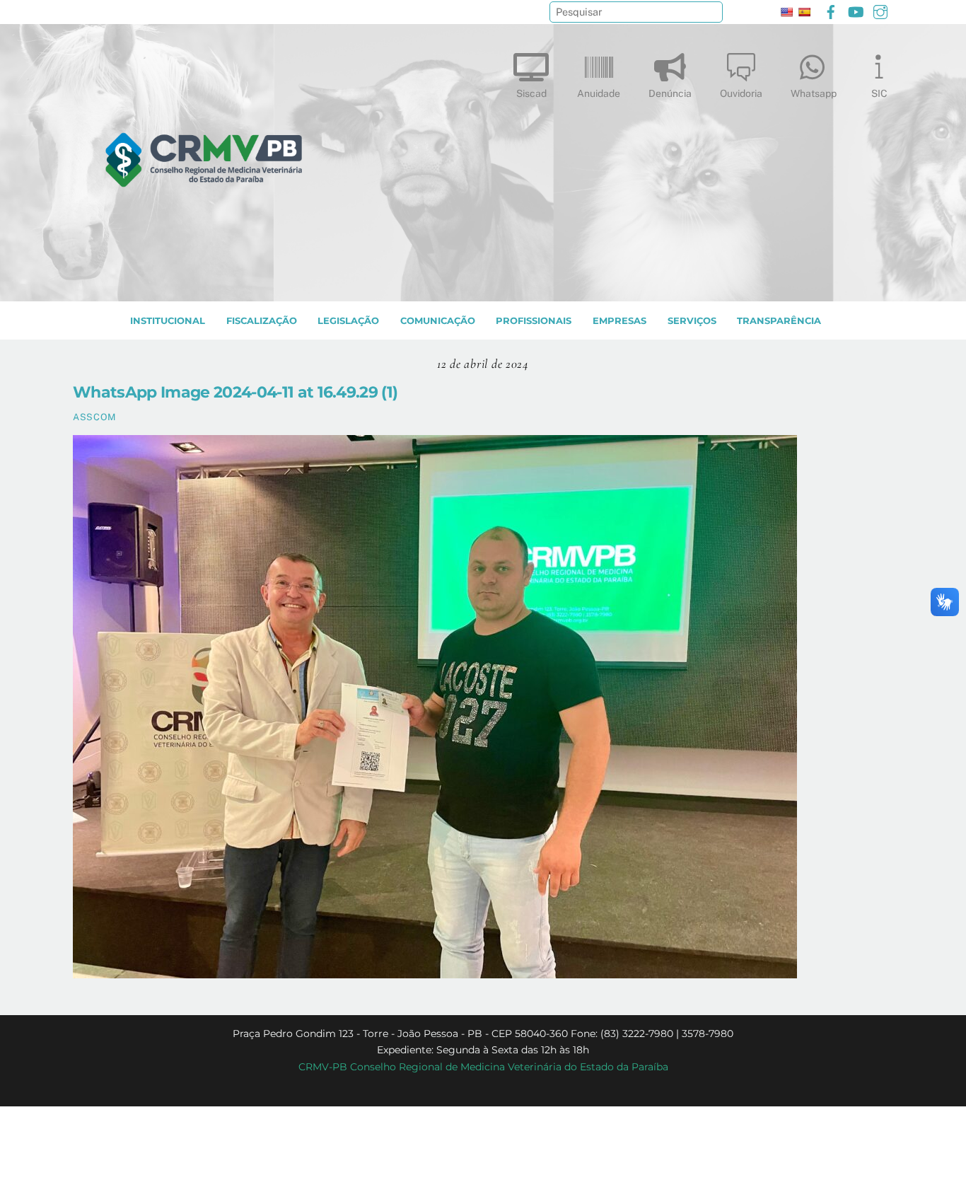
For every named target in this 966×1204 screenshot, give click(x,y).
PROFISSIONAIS (533, 321)
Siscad (531, 93)
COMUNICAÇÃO (437, 321)
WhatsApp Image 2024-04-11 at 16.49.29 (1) (235, 392)
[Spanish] (804, 12)
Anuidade (598, 93)
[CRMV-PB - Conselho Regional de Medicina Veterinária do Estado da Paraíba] (203, 283)
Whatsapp (814, 93)
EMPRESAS (619, 321)
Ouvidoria (741, 93)
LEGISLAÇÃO (348, 321)
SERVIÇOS (692, 321)
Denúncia (670, 93)
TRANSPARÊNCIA (779, 321)
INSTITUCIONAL (167, 321)
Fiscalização (261, 321)
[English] (786, 12)
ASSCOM (94, 417)
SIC (879, 93)
